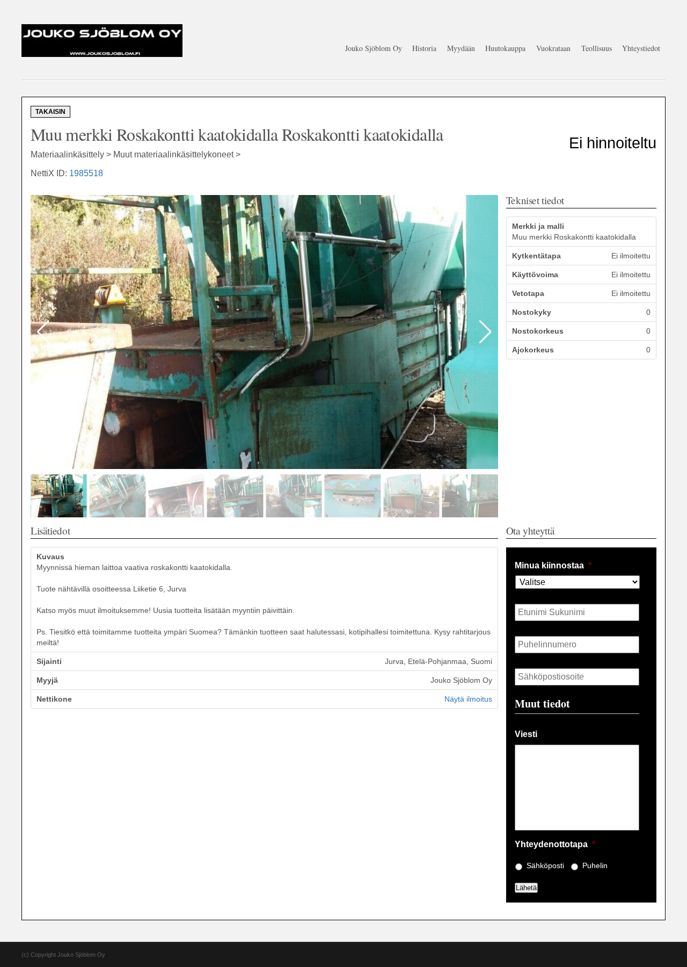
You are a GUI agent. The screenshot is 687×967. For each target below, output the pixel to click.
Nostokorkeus (538, 331)
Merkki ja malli (538, 226)
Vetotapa (528, 293)
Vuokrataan (553, 48)
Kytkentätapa (536, 255)
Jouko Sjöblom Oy (373, 48)
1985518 (86, 173)
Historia (424, 48)
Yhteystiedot (641, 48)
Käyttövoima (535, 274)
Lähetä (526, 888)
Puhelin (595, 865)
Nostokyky (531, 312)
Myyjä (47, 680)
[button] (485, 332)
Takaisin (50, 112)
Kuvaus (50, 556)
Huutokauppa (505, 48)
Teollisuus (596, 48)
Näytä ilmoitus (468, 699)
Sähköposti (545, 865)
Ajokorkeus (533, 349)
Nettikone (54, 699)
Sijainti (49, 661)
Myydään (461, 48)
